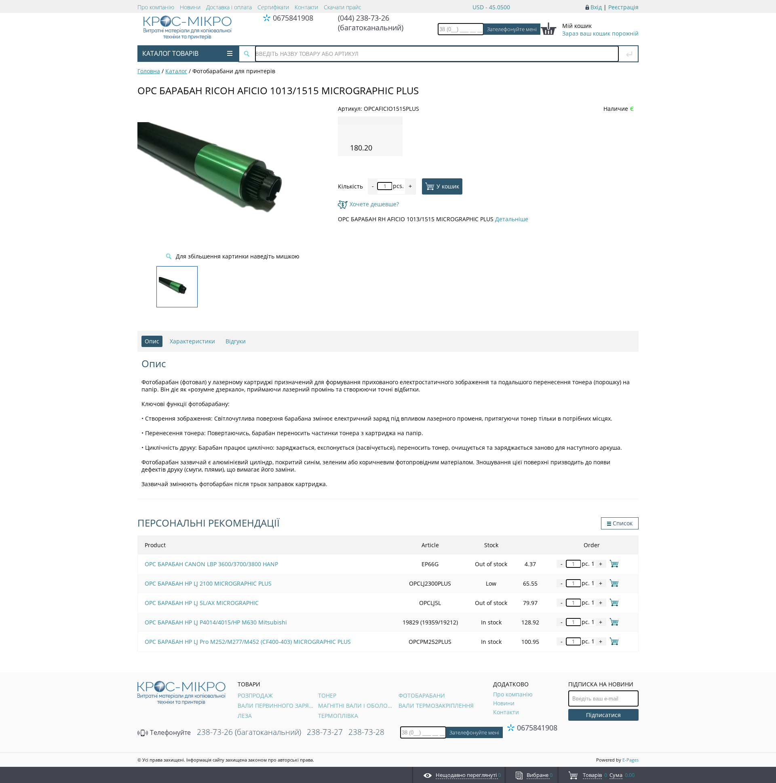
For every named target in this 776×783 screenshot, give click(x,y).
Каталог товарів (170, 53)
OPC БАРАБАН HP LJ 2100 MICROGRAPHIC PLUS (208, 583)
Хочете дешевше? (374, 204)
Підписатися (603, 715)
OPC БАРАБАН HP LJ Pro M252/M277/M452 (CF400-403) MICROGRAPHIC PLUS (248, 641)
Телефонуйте (169, 732)
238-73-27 (325, 732)
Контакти (306, 7)
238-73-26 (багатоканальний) (249, 732)
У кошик (447, 186)
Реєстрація (623, 7)
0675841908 (293, 18)
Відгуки (236, 341)
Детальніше (511, 219)
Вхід (596, 7)
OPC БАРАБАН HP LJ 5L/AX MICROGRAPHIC (202, 603)
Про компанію (155, 7)
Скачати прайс (342, 7)
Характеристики (192, 341)
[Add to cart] (612, 563)
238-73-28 (366, 732)
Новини (190, 7)
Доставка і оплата (229, 7)
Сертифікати (273, 7)
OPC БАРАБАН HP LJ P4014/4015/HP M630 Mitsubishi (216, 622)
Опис (152, 341)
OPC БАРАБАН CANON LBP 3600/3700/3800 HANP (211, 564)
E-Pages (630, 760)
